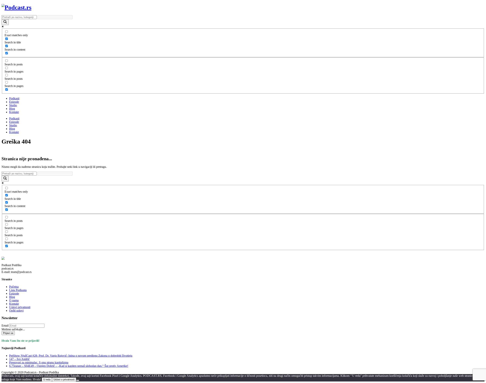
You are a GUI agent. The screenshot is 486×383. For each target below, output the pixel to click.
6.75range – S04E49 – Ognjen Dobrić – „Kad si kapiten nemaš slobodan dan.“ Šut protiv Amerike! (68, 365)
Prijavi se (8, 333)
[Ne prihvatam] (77, 380)
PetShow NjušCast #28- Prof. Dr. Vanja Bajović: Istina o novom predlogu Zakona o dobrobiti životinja (70, 355)
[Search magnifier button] (5, 22)
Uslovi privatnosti (19, 307)
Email (5, 325)
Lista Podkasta (18, 290)
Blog (12, 108)
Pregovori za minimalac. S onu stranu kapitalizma (38, 362)
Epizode (14, 101)
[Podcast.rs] (16, 7)
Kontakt (14, 112)
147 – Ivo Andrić (19, 359)
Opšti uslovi (16, 310)
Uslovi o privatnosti (64, 379)
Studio (13, 105)
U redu (46, 379)
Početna (14, 286)
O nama (14, 300)
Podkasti (14, 98)
